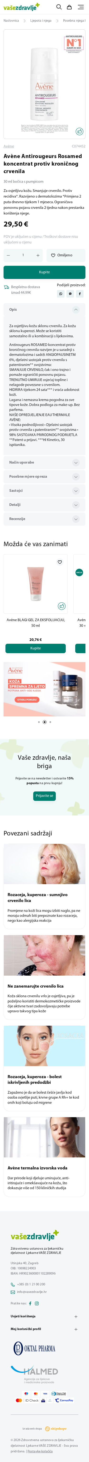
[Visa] (45, 1394)
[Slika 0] (44, 84)
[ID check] (27, 1400)
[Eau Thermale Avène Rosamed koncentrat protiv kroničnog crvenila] (44, 1348)
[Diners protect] (50, 1400)
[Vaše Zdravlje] (22, 7)
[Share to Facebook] (80, 294)
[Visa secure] (43, 1400)
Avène (9, 146)
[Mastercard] (36, 1394)
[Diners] (58, 1394)
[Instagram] (36, 1303)
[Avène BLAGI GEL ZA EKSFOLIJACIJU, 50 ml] (35, 584)
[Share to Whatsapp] (61, 294)
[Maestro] (26, 1394)
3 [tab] (50, 722)
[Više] (44, 689)
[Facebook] (30, 1303)
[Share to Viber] (70, 294)
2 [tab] (45, 722)
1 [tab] (39, 722)
